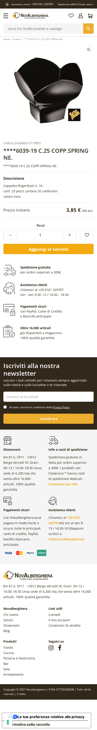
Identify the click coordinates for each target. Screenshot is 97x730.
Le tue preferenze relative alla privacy (51, 716)
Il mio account (59, 620)
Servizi (8, 620)
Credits (21, 694)
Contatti (54, 614)
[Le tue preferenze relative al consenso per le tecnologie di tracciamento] (8, 722)
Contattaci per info (63, 484)
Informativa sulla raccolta (28, 724)
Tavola (8, 647)
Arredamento (13, 674)
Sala (6, 669)
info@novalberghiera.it (66, 539)
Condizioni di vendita (64, 625)
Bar (6, 663)
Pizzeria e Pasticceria (19, 658)
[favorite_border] (87, 235)
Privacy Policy (61, 407)
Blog (6, 631)
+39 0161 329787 (42, 4)
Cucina (8, 653)
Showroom (11, 625)
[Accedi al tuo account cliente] (81, 15)
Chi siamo (10, 614)
